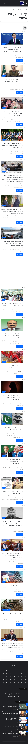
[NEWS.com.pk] (22, 3)
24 (3, 679)
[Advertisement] (14, 270)
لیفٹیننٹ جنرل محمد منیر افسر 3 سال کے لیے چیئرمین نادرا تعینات (12, 335)
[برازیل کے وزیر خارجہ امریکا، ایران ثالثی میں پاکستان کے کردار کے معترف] (23, 706)
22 (10, 679)
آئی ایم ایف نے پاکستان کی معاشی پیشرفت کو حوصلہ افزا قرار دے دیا (13, 429)
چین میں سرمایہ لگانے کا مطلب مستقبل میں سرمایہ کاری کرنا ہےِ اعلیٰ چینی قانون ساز (12, 645)
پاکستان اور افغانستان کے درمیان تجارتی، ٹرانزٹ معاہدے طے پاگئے (13, 243)
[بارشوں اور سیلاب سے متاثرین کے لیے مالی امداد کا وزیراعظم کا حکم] (23, 713)
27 (18, 682)
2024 (19, 9)
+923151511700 (16, 696)
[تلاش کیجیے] (26, 3)
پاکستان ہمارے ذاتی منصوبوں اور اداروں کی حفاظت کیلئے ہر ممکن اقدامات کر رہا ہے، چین (12, 49)
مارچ (16, 9)
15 (10, 676)
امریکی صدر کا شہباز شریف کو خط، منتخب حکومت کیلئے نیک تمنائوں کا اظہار (13, 461)
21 (14, 679)
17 (3, 676)
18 (25, 679)
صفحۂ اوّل (23, 9)
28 (14, 682)
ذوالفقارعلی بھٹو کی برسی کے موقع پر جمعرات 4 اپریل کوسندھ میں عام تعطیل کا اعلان (12, 523)
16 (6, 676)
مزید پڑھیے (19, 60)
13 (18, 676)
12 (21, 676)
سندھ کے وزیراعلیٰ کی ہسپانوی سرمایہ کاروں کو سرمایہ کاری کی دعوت (10, 733)
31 (3, 682)
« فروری (25, 684)
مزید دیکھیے (14, 739)
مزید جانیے (14, 697)
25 (25, 682)
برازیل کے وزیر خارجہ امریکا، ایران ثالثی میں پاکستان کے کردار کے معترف (9, 706)
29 (10, 682)
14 (14, 676)
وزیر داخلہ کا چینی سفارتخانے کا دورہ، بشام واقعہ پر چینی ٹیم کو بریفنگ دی (12, 211)
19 (21, 679)
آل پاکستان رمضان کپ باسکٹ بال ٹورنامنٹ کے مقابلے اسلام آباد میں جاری (12, 145)
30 (6, 682)
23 (6, 679)
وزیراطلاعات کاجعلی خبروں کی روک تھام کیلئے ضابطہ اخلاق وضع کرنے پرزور (12, 555)
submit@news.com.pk (15, 694)
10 (3, 673)
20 (18, 679)
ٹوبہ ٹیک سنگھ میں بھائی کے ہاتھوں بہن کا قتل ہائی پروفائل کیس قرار (13, 397)
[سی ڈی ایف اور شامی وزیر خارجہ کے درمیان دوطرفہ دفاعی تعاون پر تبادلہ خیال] (23, 727)
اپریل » (20, 684)
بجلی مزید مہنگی (17, 585)
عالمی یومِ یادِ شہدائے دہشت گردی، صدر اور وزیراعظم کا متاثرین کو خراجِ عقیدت (10, 719)
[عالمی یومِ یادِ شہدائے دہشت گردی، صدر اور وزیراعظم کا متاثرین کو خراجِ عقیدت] (23, 720)
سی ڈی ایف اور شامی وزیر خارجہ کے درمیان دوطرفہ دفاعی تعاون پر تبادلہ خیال (10, 726)
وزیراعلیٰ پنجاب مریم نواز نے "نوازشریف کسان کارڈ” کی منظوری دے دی (12, 113)
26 (21, 682)
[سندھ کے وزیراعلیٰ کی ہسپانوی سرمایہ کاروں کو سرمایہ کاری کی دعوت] (23, 733)
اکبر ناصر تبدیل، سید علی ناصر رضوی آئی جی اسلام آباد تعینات (13, 81)
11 (25, 676)
